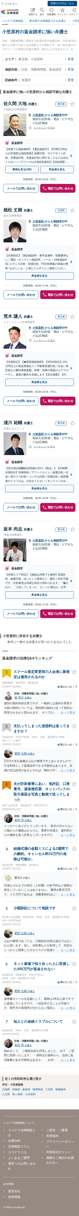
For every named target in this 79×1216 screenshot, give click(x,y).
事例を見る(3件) (22, 169)
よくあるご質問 (19, 1158)
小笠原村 (38, 115)
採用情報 (14, 1197)
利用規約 (52, 1136)
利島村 (16, 1089)
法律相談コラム (19, 1146)
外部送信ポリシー (58, 1152)
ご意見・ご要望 (57, 1130)
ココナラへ (11, 3)
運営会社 (14, 1191)
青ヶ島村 (17, 1094)
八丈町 (6, 1094)
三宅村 (49, 1089)
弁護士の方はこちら (62, 3)
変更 (71, 59)
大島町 (6, 1089)
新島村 (26, 1089)
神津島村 (37, 1089)
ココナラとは (17, 1152)
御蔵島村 (60, 1089)
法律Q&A (14, 1140)
